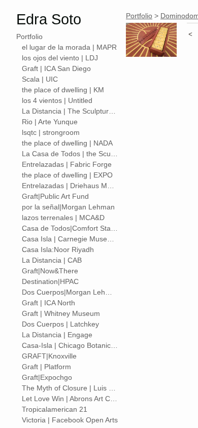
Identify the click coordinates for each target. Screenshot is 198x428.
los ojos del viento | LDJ (60, 58)
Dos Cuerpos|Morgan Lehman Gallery (70, 292)
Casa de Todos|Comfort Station (70, 228)
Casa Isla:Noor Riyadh (58, 249)
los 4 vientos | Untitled (57, 100)
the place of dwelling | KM (63, 90)
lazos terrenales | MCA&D (63, 217)
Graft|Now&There (50, 271)
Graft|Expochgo (47, 377)
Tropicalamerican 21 (54, 409)
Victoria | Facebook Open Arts (70, 420)
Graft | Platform (46, 367)
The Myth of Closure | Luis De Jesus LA (70, 388)
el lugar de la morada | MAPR (69, 47)
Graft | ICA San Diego (56, 68)
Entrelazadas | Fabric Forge (67, 164)
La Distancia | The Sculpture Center (70, 111)
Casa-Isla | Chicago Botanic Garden (70, 345)
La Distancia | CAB (52, 260)
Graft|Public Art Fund (55, 196)
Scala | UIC (40, 79)
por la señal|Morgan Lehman (68, 207)
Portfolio (29, 36)
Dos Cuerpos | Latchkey (60, 324)
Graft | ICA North (48, 303)
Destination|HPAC (50, 281)
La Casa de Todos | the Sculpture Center (70, 154)
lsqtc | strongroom (51, 132)
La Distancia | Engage (57, 335)
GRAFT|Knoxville (49, 356)
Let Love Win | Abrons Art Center (70, 399)
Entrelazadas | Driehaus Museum (70, 186)
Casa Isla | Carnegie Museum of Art (70, 239)
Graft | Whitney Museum (61, 313)
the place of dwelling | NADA (67, 143)
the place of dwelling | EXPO (67, 175)
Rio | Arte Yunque (50, 122)
